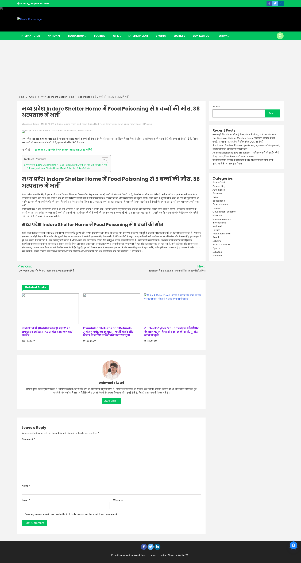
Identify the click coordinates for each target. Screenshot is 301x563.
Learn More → (111, 400)
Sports (161, 36)
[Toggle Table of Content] (103, 160)
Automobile (219, 189)
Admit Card (219, 182)
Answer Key (219, 186)
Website (118, 500)
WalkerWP (183, 555)
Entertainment (138, 36)
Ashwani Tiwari (31, 124)
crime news (117, 124)
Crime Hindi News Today (99, 124)
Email (26, 500)
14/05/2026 (90, 341)
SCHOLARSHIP (221, 244)
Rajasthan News (221, 233)
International (30, 36)
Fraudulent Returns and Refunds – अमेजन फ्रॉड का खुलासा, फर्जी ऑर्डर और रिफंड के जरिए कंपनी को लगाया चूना (108, 331)
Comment (28, 439)
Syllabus (217, 251)
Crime (117, 36)
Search (216, 106)
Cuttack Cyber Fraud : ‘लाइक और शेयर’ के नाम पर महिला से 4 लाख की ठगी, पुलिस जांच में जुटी (171, 331)
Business (179, 36)
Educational (77, 36)
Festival (223, 36)
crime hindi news (79, 124)
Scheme (217, 240)
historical (217, 215)
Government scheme (224, 211)
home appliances (222, 219)
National (54, 36)
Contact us (201, 36)
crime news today (132, 124)
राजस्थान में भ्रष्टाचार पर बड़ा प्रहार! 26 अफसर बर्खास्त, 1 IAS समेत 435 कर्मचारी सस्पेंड (47, 331)
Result (216, 237)
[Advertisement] (150, 66)
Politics (99, 36)
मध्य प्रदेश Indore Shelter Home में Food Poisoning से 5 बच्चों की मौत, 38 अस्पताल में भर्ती (66, 165)
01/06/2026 (29, 341)
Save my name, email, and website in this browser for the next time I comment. (71, 514)
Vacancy (217, 255)
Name (26, 485)
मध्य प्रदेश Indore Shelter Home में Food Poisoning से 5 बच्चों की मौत (60, 168)
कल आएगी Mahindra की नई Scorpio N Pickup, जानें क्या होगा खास (244, 134)
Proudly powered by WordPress (129, 555)
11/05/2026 (151, 341)
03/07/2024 (49, 124)
